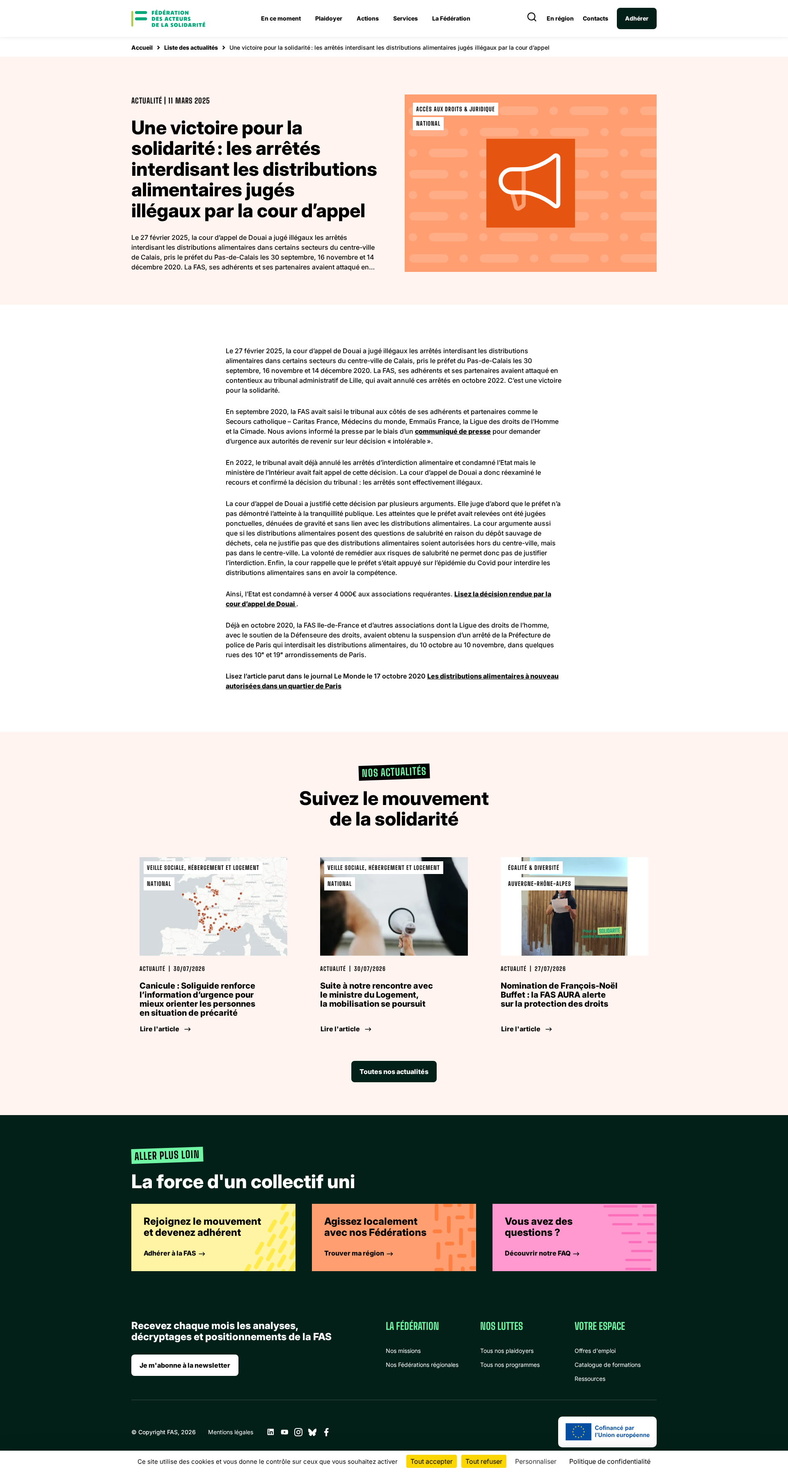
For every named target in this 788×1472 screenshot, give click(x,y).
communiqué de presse (453, 431)
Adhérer (636, 18)
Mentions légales (230, 1431)
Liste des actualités (191, 47)
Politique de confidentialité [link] (610, 1461)
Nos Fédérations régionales (422, 1364)
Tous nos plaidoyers (507, 1350)
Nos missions (403, 1350)
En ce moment (281, 18)
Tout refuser (483, 1461)
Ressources (590, 1378)
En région (560, 18)
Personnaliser (536, 1461)
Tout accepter (431, 1461)
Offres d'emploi (595, 1350)
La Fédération (451, 18)
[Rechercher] (532, 18)
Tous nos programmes (510, 1364)
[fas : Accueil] (168, 18)
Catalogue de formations (608, 1364)
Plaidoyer (328, 18)
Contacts (595, 18)
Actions (368, 18)
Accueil (142, 47)
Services (405, 18)
